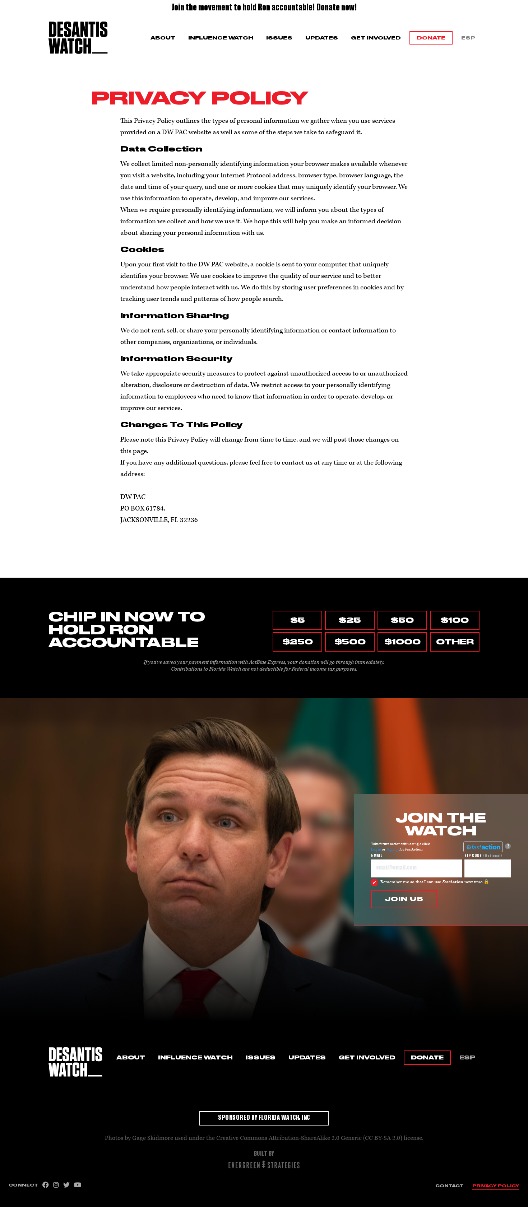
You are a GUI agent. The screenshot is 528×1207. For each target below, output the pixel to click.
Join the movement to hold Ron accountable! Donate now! (264, 9)
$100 (455, 620)
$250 (297, 641)
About (162, 38)
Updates (321, 38)
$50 (402, 620)
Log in (376, 849)
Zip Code (483, 856)
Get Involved (376, 38)
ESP (468, 38)
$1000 (402, 641)
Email (377, 856)
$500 (350, 641)
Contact (449, 1186)
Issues (279, 38)
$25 (350, 620)
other (455, 641)
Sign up (393, 849)
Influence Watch (220, 38)
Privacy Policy (495, 1186)
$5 (297, 620)
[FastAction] (483, 847)
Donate (431, 38)
